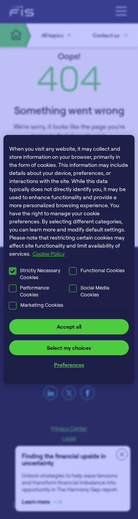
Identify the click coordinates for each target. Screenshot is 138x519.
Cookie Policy (49, 253)
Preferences (69, 364)
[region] (69, 259)
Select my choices (69, 347)
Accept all (69, 326)
